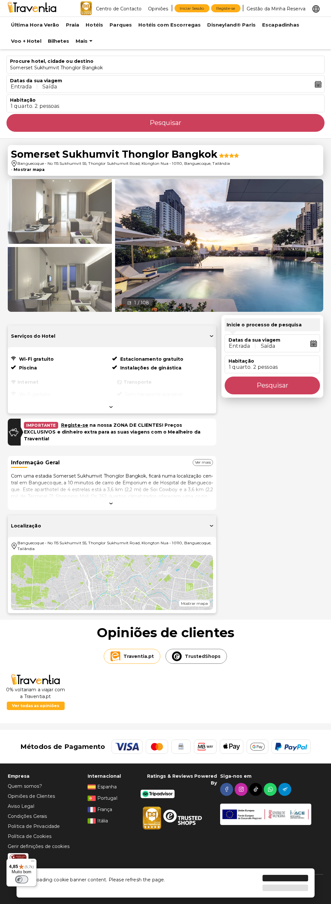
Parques (121, 25)
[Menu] (33, 862)
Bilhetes (58, 41)
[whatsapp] (271, 789)
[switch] (21, 879)
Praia (73, 25)
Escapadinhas (280, 25)
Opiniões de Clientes (31, 796)
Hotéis (94, 25)
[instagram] (242, 789)
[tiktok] (256, 789)
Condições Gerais (27, 816)
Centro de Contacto (119, 9)
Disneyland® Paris (231, 25)
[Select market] (316, 8)
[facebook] (227, 789)
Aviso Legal (21, 806)
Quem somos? (25, 786)
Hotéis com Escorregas (169, 25)
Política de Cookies (29, 836)
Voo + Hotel (26, 41)
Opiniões (158, 9)
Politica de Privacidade (34, 826)
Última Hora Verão (35, 25)
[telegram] (285, 789)
